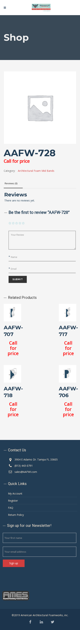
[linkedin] (41, 622)
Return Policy (16, 515)
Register (13, 500)
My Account (15, 493)
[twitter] (52, 622)
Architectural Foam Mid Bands (36, 170)
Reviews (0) (11, 183)
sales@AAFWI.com (26, 472)
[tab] (13, 183)
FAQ (10, 507)
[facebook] (30, 622)
